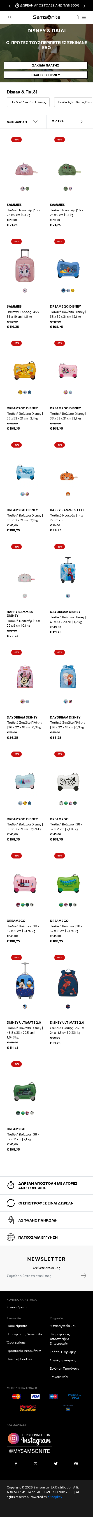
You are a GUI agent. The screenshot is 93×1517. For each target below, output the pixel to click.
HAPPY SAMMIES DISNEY (20, 613)
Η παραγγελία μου (63, 1326)
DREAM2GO (59, 819)
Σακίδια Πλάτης (45, 65)
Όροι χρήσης (16, 1342)
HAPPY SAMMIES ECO (67, 510)
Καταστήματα (17, 1307)
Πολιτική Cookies (19, 1359)
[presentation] (9, 6)
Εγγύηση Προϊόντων (64, 1368)
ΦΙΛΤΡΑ (57, 121)
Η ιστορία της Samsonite (24, 1334)
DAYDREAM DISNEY (65, 612)
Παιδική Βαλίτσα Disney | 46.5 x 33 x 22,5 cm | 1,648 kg (25, 1032)
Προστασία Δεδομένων (24, 1351)
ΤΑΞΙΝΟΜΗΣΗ (16, 122)
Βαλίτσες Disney (45, 75)
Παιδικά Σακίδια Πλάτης (28, 102)
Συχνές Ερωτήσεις (63, 1360)
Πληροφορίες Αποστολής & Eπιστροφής (60, 1338)
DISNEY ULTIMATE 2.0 (24, 1022)
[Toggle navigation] (84, 17)
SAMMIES (14, 204)
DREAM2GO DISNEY (65, 306)
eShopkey (55, 1497)
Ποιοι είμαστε (17, 1326)
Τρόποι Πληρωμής (63, 1352)
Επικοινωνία (59, 1377)
